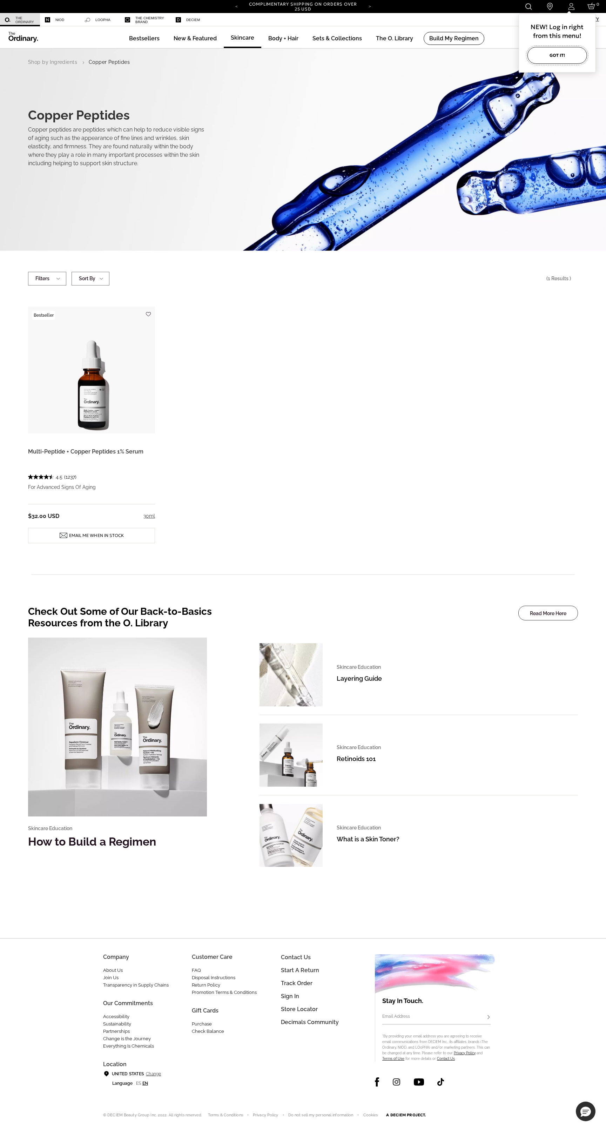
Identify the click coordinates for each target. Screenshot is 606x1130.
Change (153, 1073)
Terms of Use (393, 1059)
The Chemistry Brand (149, 20)
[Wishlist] (148, 311)
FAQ (196, 970)
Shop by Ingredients (52, 62)
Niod (59, 20)
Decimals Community (310, 1022)
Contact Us (446, 1059)
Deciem (193, 20)
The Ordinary (24, 20)
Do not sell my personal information (321, 1115)
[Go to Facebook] (377, 1082)
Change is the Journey (127, 1038)
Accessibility (116, 1016)
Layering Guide (359, 678)
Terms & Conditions (225, 1115)
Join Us (111, 977)
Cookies (370, 1115)
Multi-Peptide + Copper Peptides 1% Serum (85, 451)
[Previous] (236, 5)
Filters (42, 278)
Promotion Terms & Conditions (224, 992)
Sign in (290, 996)
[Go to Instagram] (396, 1082)
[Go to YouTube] (418, 1082)
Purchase (202, 1024)
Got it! (557, 55)
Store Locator (299, 1009)
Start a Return (300, 970)
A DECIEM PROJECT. (406, 1114)
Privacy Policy (465, 1053)
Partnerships (116, 1031)
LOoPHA (102, 20)
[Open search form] (528, 6)
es (138, 1083)
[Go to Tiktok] (440, 1082)
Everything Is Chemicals (128, 1046)
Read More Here (548, 613)
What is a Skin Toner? (368, 839)
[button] (195, 38)
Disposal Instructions (213, 977)
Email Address (396, 1016)
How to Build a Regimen (92, 841)
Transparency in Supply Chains (136, 985)
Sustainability (117, 1024)
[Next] (369, 5)
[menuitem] (20, 19)
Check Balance (208, 1031)
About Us (113, 970)
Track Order (296, 983)
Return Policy (206, 985)
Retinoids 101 (356, 758)
